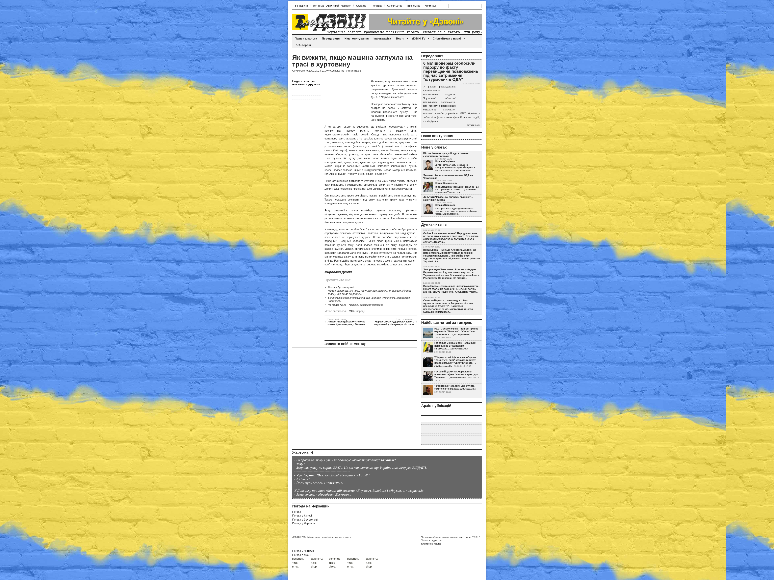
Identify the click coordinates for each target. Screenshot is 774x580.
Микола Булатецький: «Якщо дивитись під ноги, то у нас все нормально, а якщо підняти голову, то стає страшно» (369, 290)
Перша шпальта (306, 38)
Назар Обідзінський (446, 183)
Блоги (400, 38)
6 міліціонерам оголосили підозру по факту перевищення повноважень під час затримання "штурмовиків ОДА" (450, 71)
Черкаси (346, 5)
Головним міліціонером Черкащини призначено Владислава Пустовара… (455, 346)
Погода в (301, 554)
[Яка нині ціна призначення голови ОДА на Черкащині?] (428, 187)
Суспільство (394, 5)
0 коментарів (353, 70)
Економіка (413, 5)
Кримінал (430, 5)
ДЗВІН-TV (418, 38)
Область (361, 5)
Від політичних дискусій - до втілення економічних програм (445, 155)
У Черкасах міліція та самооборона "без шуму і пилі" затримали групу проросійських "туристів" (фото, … (455, 360)
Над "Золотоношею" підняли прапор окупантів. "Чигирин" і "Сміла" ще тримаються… (456, 331)
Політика (376, 5)
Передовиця (331, 38)
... (472, 170)
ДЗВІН (295, 537)
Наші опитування (356, 38)
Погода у (302, 515)
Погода (296, 511)
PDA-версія (303, 45)
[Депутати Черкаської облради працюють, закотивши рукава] (428, 209)
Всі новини (301, 5)
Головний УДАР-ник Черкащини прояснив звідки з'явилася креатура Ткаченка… (456, 374)
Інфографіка (382, 38)
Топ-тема (318, 5)
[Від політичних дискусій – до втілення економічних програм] (428, 165)
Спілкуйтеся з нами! (447, 38)
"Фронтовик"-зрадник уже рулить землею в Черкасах (454, 387)
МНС (352, 311)
